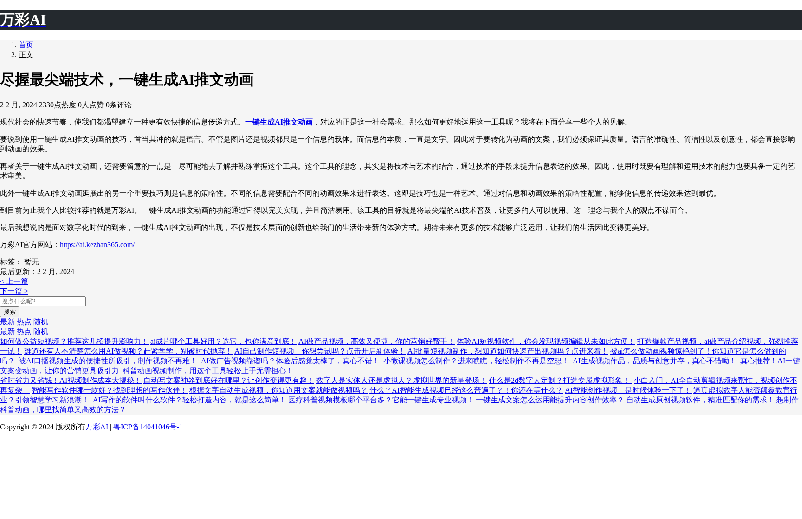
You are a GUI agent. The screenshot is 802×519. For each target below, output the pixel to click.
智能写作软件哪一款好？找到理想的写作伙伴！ (110, 390)
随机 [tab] (40, 322)
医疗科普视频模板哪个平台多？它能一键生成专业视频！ (381, 400)
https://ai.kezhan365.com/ (97, 245)
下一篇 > (14, 291)
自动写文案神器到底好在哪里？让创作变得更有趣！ (228, 380)
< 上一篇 (14, 281)
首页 (26, 45)
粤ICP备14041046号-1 (148, 427)
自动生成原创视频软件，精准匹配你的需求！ (700, 400)
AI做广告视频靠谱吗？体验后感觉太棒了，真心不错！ (291, 361)
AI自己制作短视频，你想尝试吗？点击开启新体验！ (320, 351)
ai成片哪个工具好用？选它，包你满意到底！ (223, 341)
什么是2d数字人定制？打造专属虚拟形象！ (560, 380)
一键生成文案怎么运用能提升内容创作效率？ (550, 400)
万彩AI (96, 427)
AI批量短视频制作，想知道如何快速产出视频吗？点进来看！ (507, 351)
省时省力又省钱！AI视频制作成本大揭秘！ (71, 380)
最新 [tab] (7, 322)
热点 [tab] (24, 322)
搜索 (10, 311)
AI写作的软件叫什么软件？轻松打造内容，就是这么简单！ (189, 400)
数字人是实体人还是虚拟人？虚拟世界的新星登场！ (401, 380)
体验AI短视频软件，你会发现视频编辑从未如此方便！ (546, 341)
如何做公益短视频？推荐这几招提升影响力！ (74, 341)
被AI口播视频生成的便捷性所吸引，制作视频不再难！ (109, 361)
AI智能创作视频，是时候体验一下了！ (628, 390)
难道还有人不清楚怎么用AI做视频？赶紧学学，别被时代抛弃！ (128, 351)
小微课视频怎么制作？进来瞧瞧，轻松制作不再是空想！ (477, 361)
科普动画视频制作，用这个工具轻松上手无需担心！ (208, 370)
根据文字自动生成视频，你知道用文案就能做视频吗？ (278, 390)
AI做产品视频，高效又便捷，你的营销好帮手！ (376, 341)
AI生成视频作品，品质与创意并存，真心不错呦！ (655, 361)
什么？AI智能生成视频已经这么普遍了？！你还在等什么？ (466, 390)
